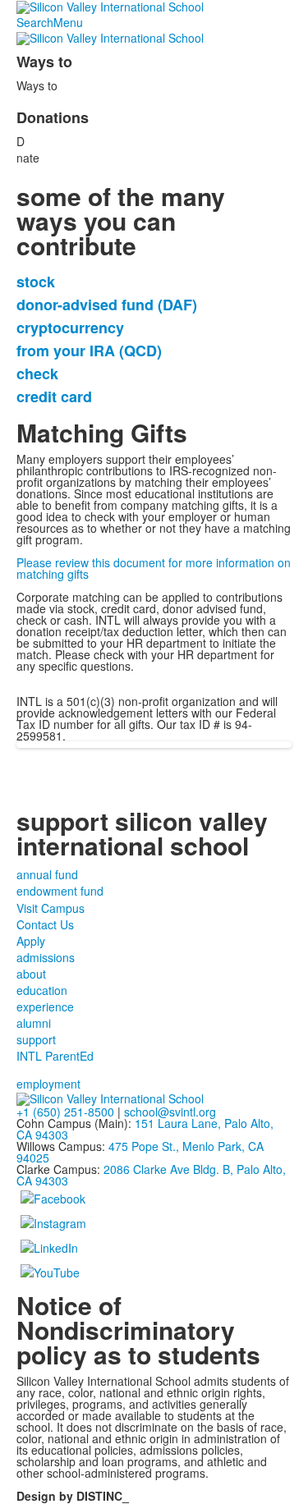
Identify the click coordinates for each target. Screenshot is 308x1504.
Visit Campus (50, 908)
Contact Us (45, 924)
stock (35, 281)
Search (34, 22)
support (36, 1039)
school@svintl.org (170, 1111)
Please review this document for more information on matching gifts (153, 568)
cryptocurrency (70, 327)
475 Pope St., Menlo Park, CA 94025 (140, 1152)
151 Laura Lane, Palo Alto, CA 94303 (145, 1129)
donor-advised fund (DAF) (106, 304)
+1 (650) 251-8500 (65, 1111)
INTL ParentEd (55, 1056)
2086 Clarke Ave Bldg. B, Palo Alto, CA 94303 (151, 1175)
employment (48, 1083)
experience (45, 1006)
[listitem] (154, 637)
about (31, 973)
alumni (33, 1023)
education (41, 990)
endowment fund (59, 891)
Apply (30, 941)
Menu (68, 22)
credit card (54, 396)
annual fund (47, 874)
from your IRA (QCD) (89, 350)
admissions (45, 957)
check (37, 373)
